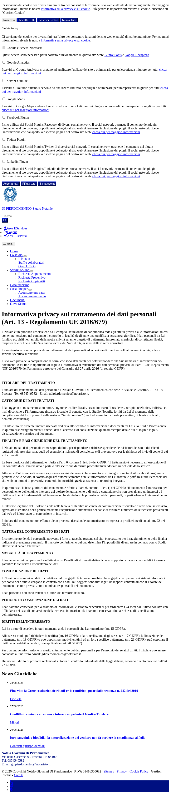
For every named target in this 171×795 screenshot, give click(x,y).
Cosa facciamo (19, 285)
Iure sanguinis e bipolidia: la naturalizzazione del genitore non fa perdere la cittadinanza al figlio (77, 737)
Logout (12, 232)
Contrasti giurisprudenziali (27, 746)
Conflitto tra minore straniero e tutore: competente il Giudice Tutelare (59, 714)
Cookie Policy (139, 771)
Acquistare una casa (31, 292)
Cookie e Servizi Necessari (24, 48)
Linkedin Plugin (17, 161)
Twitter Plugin (16, 139)
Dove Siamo (18, 303)
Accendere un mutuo (32, 296)
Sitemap (108, 771)
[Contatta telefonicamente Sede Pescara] (11, 782)
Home (14, 251)
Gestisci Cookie (48, 20)
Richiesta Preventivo (31, 277)
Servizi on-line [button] (20, 270)
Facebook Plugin (18, 117)
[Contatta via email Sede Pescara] (12, 786)
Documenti (17, 300)
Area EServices (17, 228)
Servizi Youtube (17, 81)
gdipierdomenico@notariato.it (30, 764)
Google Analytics (18, 62)
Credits (18, 775)
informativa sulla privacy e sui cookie (65, 9)
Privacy (122, 771)
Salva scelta (47, 183)
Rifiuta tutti (28, 183)
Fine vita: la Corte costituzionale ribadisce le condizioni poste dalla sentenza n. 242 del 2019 (74, 690)
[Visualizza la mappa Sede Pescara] (11, 789)
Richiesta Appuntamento (34, 273)
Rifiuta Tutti (69, 20)
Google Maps (16, 99)
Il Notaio (24, 258)
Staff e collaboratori (31, 262)
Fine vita (15, 699)
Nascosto (9, 20)
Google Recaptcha (137, 55)
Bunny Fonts (113, 55)
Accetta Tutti (27, 20)
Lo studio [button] (16, 255)
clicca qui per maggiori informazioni (25, 110)
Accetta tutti (10, 183)
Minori (14, 722)
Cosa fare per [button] (19, 288)
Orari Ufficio (26, 266)
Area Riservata (17, 236)
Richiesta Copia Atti (31, 281)
